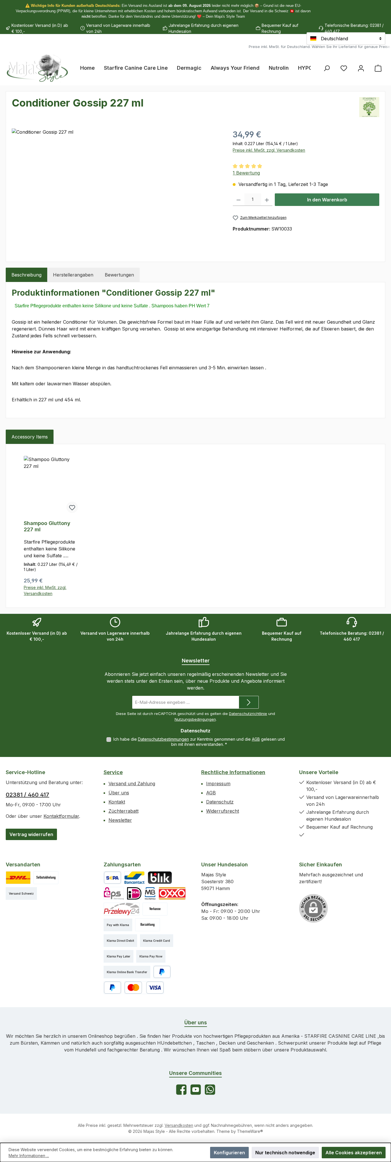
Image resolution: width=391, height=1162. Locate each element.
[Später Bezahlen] (113, 987)
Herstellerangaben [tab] (73, 275)
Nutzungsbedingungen (195, 719)
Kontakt (116, 802)
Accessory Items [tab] (29, 437)
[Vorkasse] (155, 909)
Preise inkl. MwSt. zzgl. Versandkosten (269, 150)
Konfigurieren (229, 1152)
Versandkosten (179, 1125)
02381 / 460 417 (27, 794)
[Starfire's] (369, 107)
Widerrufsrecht (222, 811)
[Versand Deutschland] (18, 877)
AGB (256, 739)
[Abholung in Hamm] (45, 877)
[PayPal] (162, 971)
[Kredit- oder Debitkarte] (144, 987)
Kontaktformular (61, 816)
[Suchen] (326, 68)
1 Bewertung (246, 173)
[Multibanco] (150, 893)
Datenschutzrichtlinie (248, 713)
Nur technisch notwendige (285, 1152)
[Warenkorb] (378, 68)
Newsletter (120, 820)
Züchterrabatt (123, 811)
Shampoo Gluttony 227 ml (47, 526)
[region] (116, 190)
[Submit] (249, 702)
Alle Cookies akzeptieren (353, 1152)
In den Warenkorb (327, 200)
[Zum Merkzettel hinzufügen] (72, 507)
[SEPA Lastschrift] (113, 877)
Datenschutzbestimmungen (163, 739)
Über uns (118, 793)
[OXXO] (172, 893)
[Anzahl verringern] (238, 199)
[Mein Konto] (361, 68)
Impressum (218, 783)
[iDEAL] (134, 893)
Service (113, 772)
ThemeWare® (250, 1131)
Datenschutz (220, 802)
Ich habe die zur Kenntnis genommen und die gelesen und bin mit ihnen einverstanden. (199, 742)
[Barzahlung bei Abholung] (147, 924)
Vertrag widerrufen (31, 834)
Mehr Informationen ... (29, 1155)
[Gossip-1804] (116, 190)
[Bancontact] (134, 877)
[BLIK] (160, 877)
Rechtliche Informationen (233, 772)
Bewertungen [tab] (119, 275)
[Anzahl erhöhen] (267, 199)
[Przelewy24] (122, 909)
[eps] (114, 893)
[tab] (26, 275)
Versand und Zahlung (131, 783)
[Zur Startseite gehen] (37, 68)
